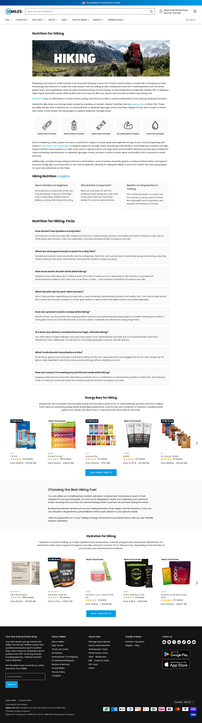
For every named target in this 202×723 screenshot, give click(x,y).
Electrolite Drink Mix (57, 594)
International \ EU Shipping (65, 656)
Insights (97, 19)
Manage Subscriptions (99, 641)
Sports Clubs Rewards (99, 645)
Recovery (38, 19)
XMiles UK (9, 714)
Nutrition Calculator (134, 641)
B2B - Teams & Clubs (99, 660)
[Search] (151, 11)
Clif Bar (13, 456)
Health (52, 19)
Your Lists (177, 12)
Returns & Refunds (61, 664)
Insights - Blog (132, 645)
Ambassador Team (98, 649)
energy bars (138, 104)
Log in (191, 19)
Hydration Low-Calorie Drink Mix (100, 596)
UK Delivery (57, 653)
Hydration (21, 19)
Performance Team (98, 653)
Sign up (11, 684)
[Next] (196, 443)
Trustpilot (56, 675)
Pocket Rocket (55, 456)
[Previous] (5, 443)
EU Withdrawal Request (63, 660)
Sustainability (58, 668)
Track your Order (60, 649)
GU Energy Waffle (169, 456)
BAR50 (126, 456)
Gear (64, 19)
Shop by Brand (80, 19)
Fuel (7, 19)
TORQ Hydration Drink (133, 594)
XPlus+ (92, 668)
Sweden (183, 702)
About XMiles (58, 641)
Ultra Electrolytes (18, 594)
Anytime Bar (92, 456)
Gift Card (93, 664)
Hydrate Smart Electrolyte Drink (174, 596)
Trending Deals (115, 19)
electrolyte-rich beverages (55, 145)
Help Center (57, 645)
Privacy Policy (58, 672)
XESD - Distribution (97, 656)
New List (167, 12)
